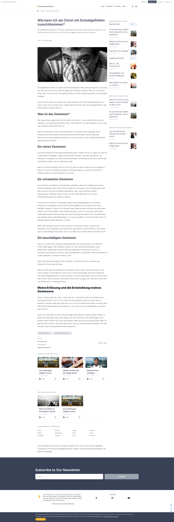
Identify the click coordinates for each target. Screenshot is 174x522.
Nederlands (58, 433)
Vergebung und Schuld (61, 333)
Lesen (103, 6)
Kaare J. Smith (90, 375)
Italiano (40, 433)
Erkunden (117, 6)
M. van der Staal (47, 40)
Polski (91, 433)
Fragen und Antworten (52, 11)
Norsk (74, 433)
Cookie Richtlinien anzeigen (111, 516)
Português (41, 435)
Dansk (39, 430)
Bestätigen (121, 476)
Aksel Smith (112, 68)
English (74, 430)
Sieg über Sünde (44, 333)
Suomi (74, 435)
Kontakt (160, 2)
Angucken (109, 6)
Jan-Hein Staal (67, 375)
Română (57, 435)
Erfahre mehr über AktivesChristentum (63, 503)
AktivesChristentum (114, 87)
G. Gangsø (112, 78)
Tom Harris (112, 139)
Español (92, 430)
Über (124, 6)
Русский (92, 435)
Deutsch (57, 430)
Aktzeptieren (40, 519)
